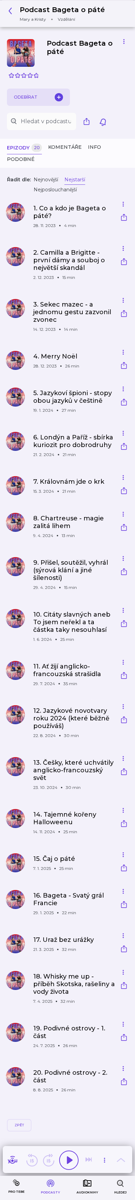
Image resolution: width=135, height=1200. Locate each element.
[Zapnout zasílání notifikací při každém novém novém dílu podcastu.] (103, 121)
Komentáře (65, 147)
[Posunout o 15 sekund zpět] (32, 1160)
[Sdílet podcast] (88, 121)
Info (94, 147)
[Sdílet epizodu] (124, 218)
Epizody (23, 148)
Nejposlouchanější (55, 190)
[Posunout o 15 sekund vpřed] (48, 1160)
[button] (58, 13)
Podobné (21, 159)
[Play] (69, 1160)
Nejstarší (74, 179)
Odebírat (25, 97)
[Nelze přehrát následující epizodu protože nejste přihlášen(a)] (89, 1160)
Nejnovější (46, 179)
